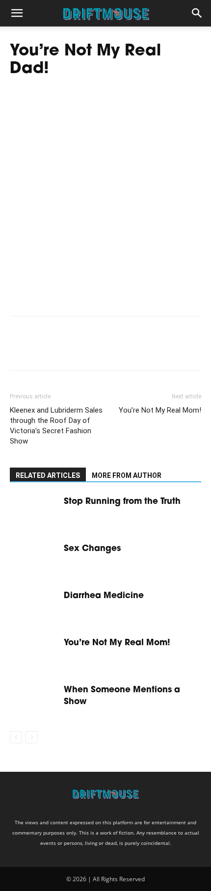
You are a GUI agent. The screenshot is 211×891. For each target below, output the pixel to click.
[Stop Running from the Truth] (34, 512)
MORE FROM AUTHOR (126, 475)
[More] (110, 350)
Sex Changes (92, 549)
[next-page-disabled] (32, 737)
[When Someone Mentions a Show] (34, 701)
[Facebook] (19, 350)
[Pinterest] (65, 350)
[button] (16, 13)
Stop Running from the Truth (122, 502)
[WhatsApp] (87, 350)
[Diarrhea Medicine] (34, 607)
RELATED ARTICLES (48, 475)
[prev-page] (16, 737)
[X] (42, 350)
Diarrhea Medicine (104, 596)
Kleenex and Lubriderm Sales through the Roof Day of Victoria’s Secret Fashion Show (56, 426)
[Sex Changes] (34, 560)
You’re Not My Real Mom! (160, 410)
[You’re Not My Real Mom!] (34, 654)
